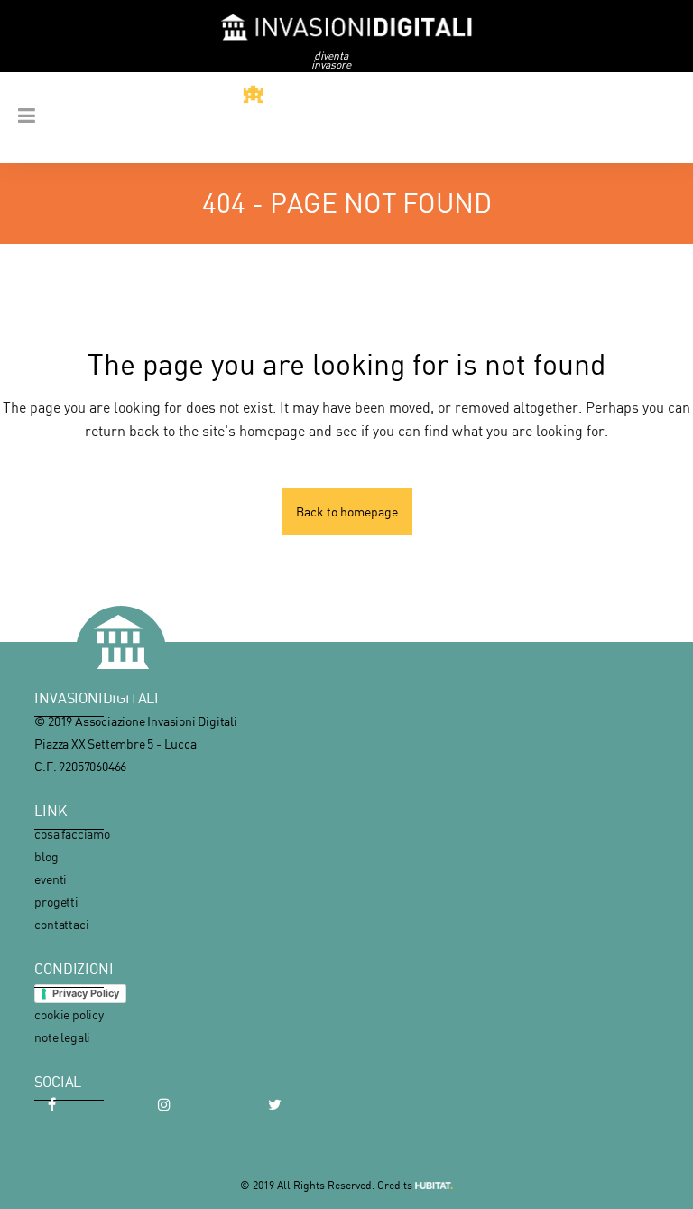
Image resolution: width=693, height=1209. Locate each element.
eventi (50, 879)
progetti (56, 901)
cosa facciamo (71, 834)
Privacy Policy (85, 993)
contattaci (61, 924)
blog (46, 856)
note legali (62, 1037)
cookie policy (68, 1014)
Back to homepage (347, 511)
